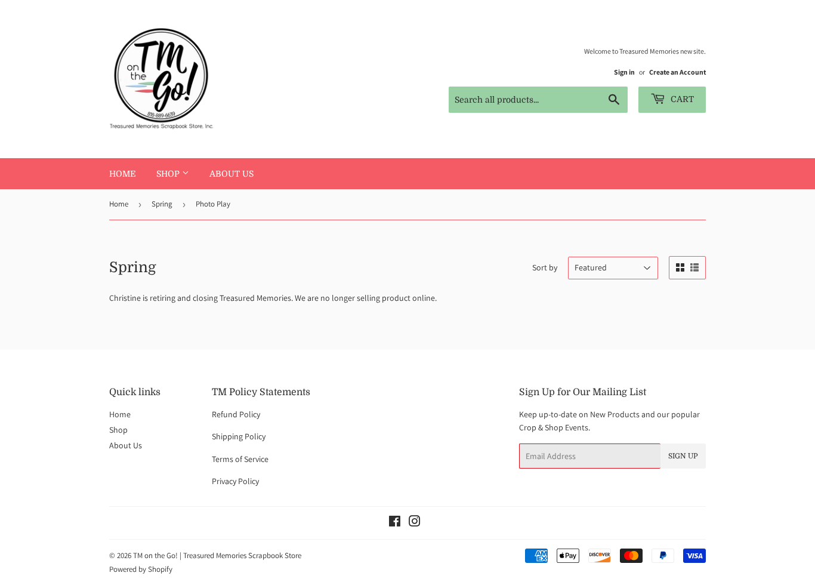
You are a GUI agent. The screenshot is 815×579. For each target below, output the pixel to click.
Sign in (624, 71)
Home (122, 173)
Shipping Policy (239, 436)
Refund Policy (236, 414)
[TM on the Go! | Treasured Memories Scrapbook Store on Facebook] (394, 523)
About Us (231, 173)
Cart (681, 99)
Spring (162, 204)
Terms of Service (240, 459)
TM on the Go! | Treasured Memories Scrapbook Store (217, 555)
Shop (169, 173)
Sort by (544, 267)
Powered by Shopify (140, 569)
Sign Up (683, 456)
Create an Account (677, 71)
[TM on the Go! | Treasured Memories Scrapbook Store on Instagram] (415, 523)
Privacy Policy (235, 481)
